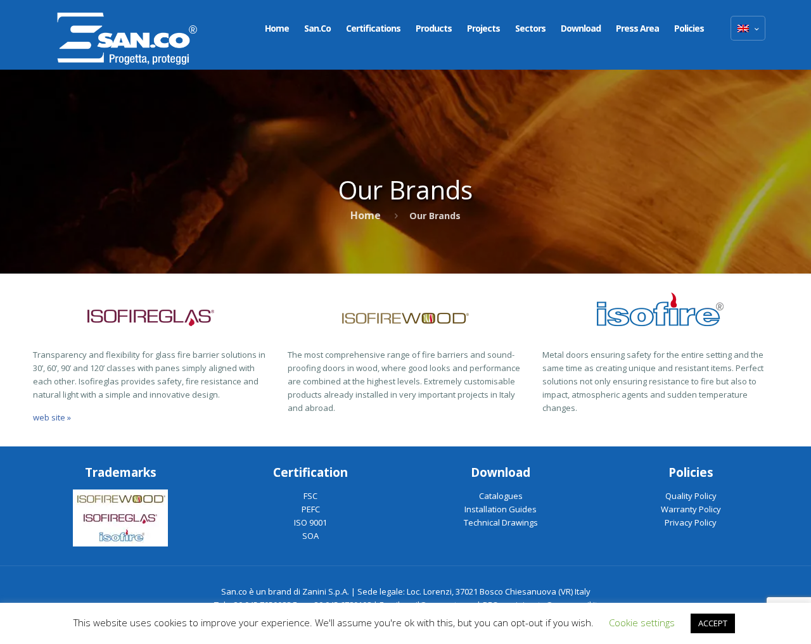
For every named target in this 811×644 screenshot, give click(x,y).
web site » (52, 417)
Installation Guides (500, 509)
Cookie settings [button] (642, 622)
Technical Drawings (501, 522)
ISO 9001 (310, 522)
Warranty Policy (691, 509)
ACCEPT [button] (712, 623)
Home (365, 215)
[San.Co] (127, 35)
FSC (310, 496)
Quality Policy (691, 496)
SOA (310, 535)
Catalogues (501, 496)
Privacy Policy (691, 522)
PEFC (311, 509)
